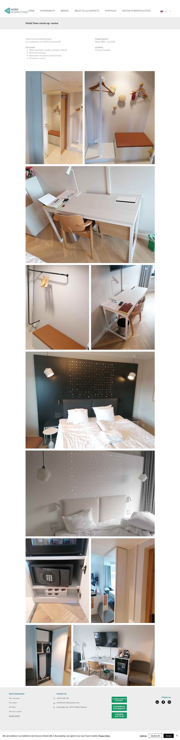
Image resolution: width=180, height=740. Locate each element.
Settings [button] (143, 735)
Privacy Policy (104, 735)
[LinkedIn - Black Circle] (157, 702)
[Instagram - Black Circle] (169, 702)
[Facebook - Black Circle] (163, 702)
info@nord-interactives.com (68, 703)
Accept (168, 735)
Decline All (155, 735)
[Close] (176, 736)
